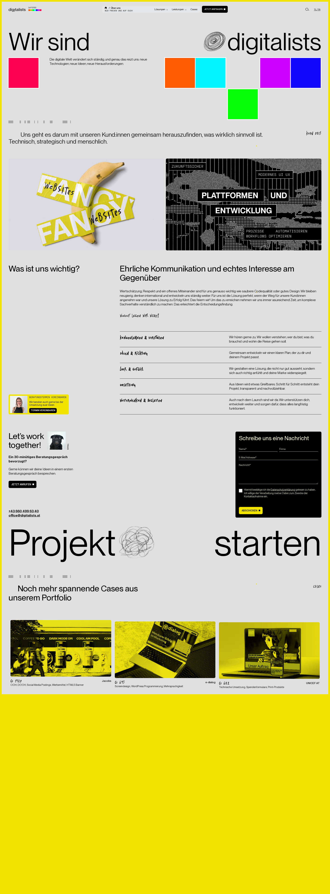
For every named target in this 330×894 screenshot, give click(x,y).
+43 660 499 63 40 (24, 511)
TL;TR (317, 9)
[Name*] (258, 450)
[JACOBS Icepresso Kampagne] (61, 652)
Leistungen (178, 9)
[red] (41, 10)
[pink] (39, 10)
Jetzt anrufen (21, 484)
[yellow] (31, 10)
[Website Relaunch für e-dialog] (165, 653)
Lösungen (160, 9)
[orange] (29, 10)
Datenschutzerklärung (283, 489)
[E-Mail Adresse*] (278, 458)
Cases (193, 9)
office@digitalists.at (24, 515)
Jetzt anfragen (213, 9)
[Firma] (298, 450)
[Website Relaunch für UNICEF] (269, 654)
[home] (106, 8)
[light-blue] (35, 10)
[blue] (37, 10)
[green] (33, 10)
